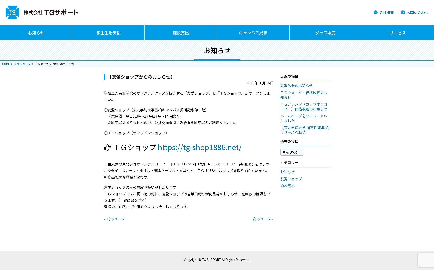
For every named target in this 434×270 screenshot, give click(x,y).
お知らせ (36, 32)
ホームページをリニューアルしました (303, 118)
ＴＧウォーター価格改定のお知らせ (303, 95)
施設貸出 (181, 32)
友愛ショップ (22, 64)
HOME (6, 64)
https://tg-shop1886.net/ (200, 147)
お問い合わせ (417, 12)
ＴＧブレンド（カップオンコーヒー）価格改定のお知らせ (303, 106)
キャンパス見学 (253, 32)
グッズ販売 (325, 32)
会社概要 (386, 12)
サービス (398, 32)
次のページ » (263, 218)
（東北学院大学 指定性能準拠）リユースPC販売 (305, 130)
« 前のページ (114, 218)
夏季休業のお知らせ (296, 85)
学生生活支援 (108, 32)
